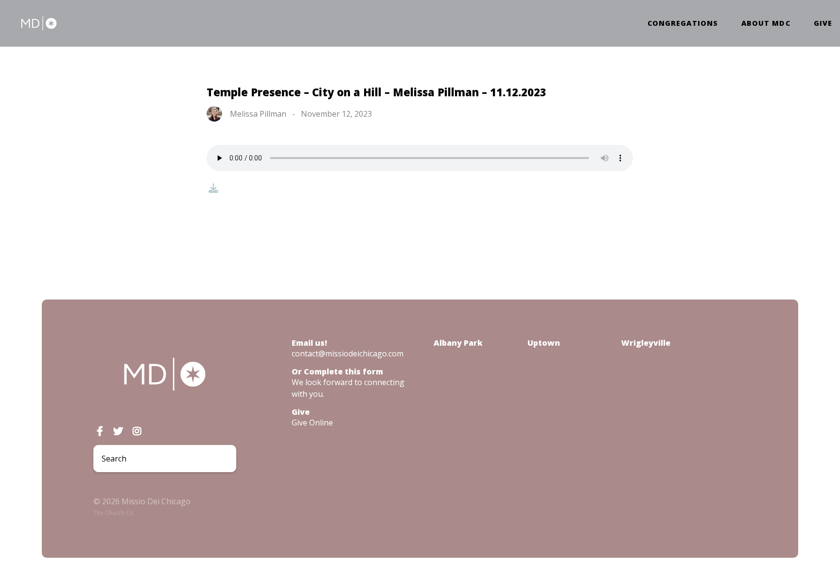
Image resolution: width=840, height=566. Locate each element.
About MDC (765, 23)
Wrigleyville (645, 342)
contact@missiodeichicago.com (347, 353)
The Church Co (113, 513)
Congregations (683, 23)
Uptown (543, 342)
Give (823, 23)
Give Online (312, 422)
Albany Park (458, 342)
